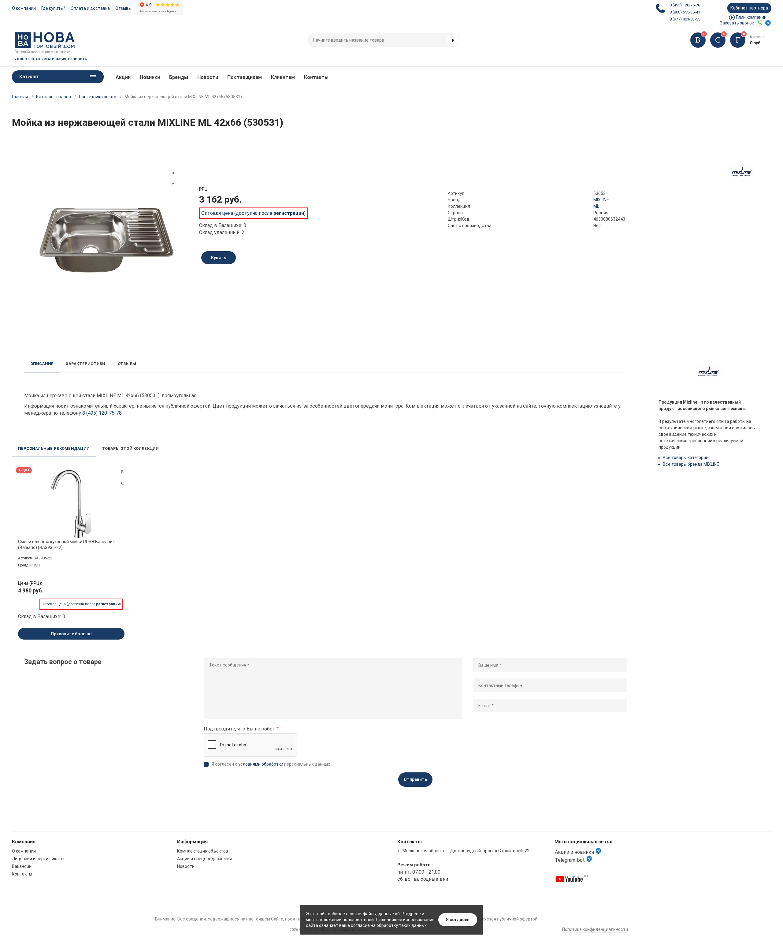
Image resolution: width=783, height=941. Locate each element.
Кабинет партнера (749, 8)
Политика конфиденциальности (595, 929)
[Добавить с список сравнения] (122, 472)
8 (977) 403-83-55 (685, 19)
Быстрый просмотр (71, 503)
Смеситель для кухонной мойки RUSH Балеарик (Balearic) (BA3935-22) (66, 544)
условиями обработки (260, 764)
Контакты (316, 77)
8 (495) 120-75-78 (685, 5)
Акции (123, 77)
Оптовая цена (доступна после (252, 213)
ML (596, 206)
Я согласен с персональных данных (271, 764)
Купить (218, 257)
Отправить (415, 779)
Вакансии (22, 866)
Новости (207, 77)
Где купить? (53, 8)
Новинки (150, 77)
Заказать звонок (737, 23)
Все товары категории (685, 457)
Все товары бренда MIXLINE (691, 464)
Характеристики (85, 363)
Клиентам (283, 77)
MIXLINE (601, 199)
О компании (24, 8)
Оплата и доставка (90, 8)
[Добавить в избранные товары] (122, 483)
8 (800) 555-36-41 (685, 12)
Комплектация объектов (202, 851)
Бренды (178, 77)
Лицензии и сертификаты (38, 858)
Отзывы (123, 8)
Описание (42, 363)
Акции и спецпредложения (204, 858)
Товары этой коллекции (130, 448)
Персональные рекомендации (54, 448)
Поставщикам (244, 77)
